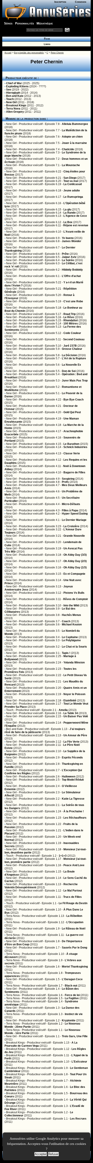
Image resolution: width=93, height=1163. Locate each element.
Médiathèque (45, 23)
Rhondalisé (70, 320)
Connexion (80, 1)
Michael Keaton (72, 624)
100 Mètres (70, 323)
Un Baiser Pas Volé (75, 716)
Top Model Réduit (73, 779)
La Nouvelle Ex (71, 364)
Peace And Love (73, 865)
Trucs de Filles (72, 896)
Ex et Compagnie (74, 573)
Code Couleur (72, 333)
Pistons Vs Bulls (73, 592)
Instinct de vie (74, 1014)
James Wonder (71, 241)
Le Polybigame (71, 640)
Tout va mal (70, 181)
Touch (10, 99)
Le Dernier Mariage (74, 520)
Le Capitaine (70, 637)
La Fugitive (72, 998)
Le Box (67, 222)
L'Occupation (74, 922)
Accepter (40, 1154)
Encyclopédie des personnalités (29, 53)
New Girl (11, 102)
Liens (46, 44)
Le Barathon (71, 444)
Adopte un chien (72, 136)
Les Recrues (78, 1118)
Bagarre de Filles (74, 472)
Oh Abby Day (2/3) (75, 561)
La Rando (69, 212)
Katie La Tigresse (73, 798)
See (8, 89)
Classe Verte (71, 453)
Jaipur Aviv (69, 257)
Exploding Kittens (17, 86)
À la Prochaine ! (73, 811)
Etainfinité (69, 700)
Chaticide (68, 149)
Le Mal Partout (72, 890)
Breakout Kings (16, 105)
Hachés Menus (71, 615)
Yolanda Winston (74, 662)
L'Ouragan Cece (72, 979)
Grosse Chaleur (72, 348)
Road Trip (69, 314)
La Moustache (71, 165)
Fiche (46, 38)
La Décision (69, 355)
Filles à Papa (70, 510)
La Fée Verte (71, 741)
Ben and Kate (14, 96)
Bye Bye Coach (73, 399)
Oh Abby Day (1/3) (75, 567)
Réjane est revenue (75, 225)
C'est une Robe (73, 301)
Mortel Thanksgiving (75, 966)
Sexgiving (68, 478)
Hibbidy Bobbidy (72, 269)
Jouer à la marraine (74, 143)
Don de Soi (69, 371)
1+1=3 (63, 855)
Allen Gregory (15, 111)
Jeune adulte (71, 190)
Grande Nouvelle (74, 535)
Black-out (71, 985)
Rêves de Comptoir (75, 599)
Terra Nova (13, 108)
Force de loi (72, 995)
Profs (65, 482)
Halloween (68, 776)
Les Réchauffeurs (74, 817)
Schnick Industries (75, 447)
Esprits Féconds (72, 757)
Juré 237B (70, 345)
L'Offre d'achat (71, 276)
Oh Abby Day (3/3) (75, 554)
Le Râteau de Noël (73, 928)
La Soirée (68, 260)
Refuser (53, 1154)
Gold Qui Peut (72, 412)
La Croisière (71, 526)
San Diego (70, 177)
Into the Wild (71, 605)
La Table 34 (70, 713)
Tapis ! (66, 653)
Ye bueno (68, 238)
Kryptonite (68, 1020)
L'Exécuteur (79, 1061)
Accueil (8, 53)
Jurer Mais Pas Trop (75, 380)
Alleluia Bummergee (75, 124)
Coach (66, 621)
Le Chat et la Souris (74, 646)
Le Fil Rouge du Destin (73, 903)
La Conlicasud (72, 184)
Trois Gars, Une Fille (75, 1036)
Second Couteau (73, 339)
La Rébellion (74, 916)
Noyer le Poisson (74, 694)
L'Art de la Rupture (74, 358)
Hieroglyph (13, 92)
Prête (65, 253)
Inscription (60, 1)
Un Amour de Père (75, 735)
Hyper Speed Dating (75, 513)
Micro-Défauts (71, 504)
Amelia (63, 710)
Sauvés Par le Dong (74, 947)
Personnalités (24, 23)
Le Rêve (68, 317)
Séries (8, 23)
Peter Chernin (57, 53)
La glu (67, 209)
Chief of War (14, 83)
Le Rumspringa (73, 196)
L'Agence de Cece (75, 215)
